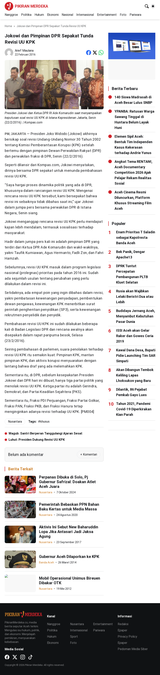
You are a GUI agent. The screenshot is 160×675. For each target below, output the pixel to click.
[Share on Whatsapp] (101, 52)
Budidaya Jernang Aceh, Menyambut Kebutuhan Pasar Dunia (135, 316)
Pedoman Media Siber (133, 649)
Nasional (67, 15)
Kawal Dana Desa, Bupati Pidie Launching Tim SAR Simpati (135, 355)
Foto (123, 15)
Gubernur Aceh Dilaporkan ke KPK (69, 556)
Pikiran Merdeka (31, 6)
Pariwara (135, 15)
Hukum (39, 15)
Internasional (85, 15)
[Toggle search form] (146, 6)
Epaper (122, 630)
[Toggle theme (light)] (153, 6)
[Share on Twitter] (95, 52)
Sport (74, 636)
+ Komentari (88, 454)
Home (8, 26)
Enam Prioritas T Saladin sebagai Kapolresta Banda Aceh (135, 237)
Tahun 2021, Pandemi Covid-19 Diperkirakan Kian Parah (133, 409)
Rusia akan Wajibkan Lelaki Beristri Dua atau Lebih (134, 296)
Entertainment (107, 15)
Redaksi (123, 624)
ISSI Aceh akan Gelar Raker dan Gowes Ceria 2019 (134, 335)
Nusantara (45, 492)
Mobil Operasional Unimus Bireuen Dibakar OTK (69, 580)
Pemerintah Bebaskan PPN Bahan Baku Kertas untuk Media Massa (69, 506)
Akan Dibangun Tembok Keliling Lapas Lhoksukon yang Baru (135, 375)
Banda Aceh (46, 562)
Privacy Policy (127, 636)
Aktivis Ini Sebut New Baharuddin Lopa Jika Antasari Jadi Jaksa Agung (68, 532)
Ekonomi (53, 15)
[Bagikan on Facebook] (88, 52)
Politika (26, 15)
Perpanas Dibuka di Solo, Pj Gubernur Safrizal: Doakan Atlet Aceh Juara (67, 482)
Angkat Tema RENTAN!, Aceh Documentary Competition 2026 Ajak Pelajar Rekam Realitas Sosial (133, 172)
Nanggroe (11, 15)
